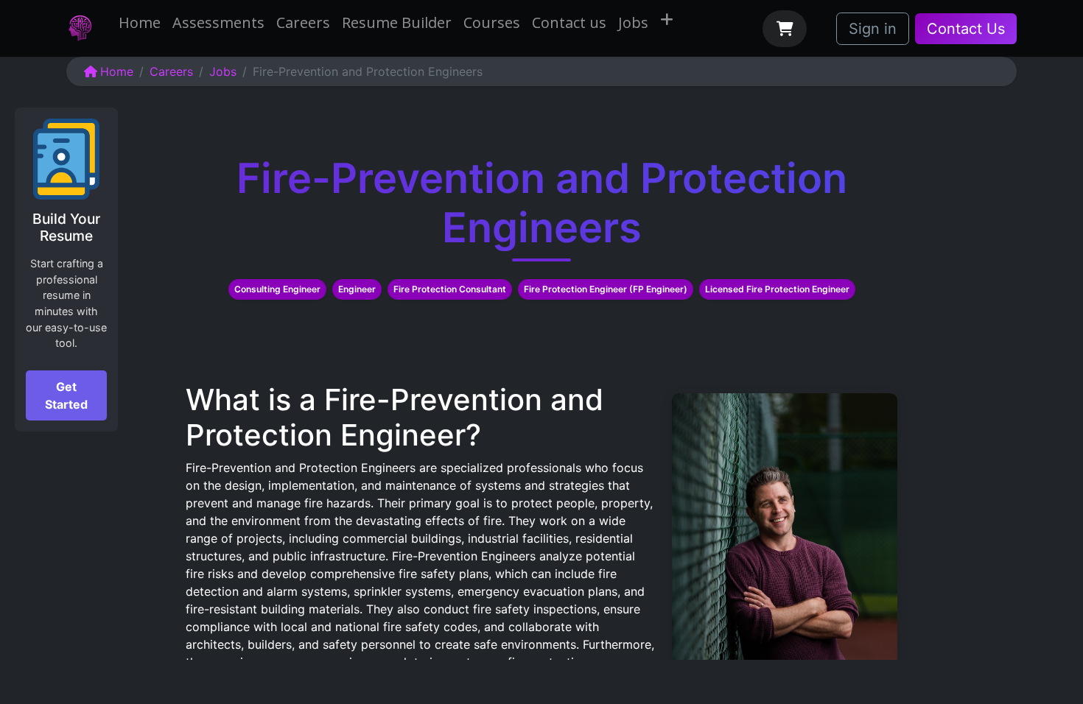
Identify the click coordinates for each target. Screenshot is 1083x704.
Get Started (66, 395)
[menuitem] (140, 23)
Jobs (222, 71)
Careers (171, 71)
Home (116, 71)
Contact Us (966, 29)
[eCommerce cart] (785, 28)
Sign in (873, 29)
